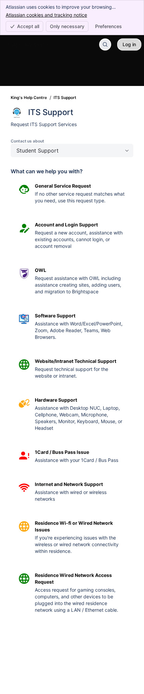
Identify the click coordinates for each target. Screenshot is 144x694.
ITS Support (65, 97)
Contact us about (27, 140)
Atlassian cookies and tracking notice (46, 15)
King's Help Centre (29, 97)
